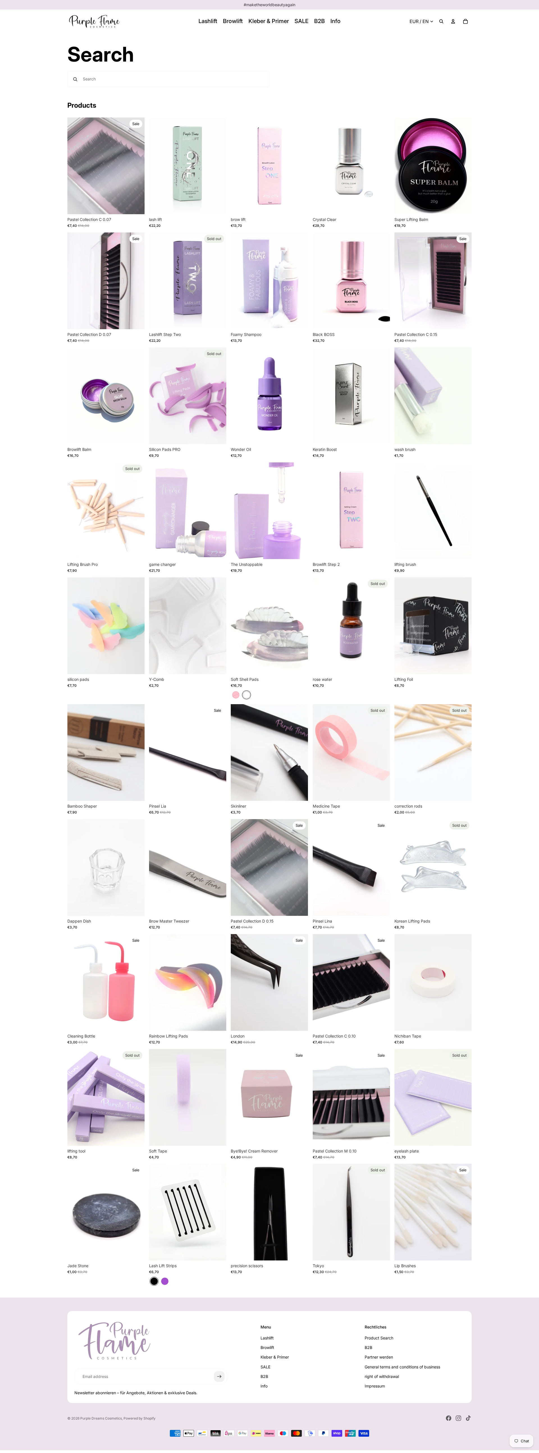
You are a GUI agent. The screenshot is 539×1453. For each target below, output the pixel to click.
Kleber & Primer (275, 1357)
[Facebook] (448, 1418)
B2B (264, 1376)
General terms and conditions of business (402, 1366)
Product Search (379, 1338)
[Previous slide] (75, 396)
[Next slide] (136, 396)
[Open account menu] (453, 21)
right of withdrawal (382, 1376)
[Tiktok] (468, 1418)
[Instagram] (458, 1418)
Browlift (267, 1347)
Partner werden (379, 1357)
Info (264, 1386)
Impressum (375, 1386)
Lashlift (267, 1338)
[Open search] (441, 21)
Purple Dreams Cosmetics (101, 1418)
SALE (265, 1366)
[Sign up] (219, 1376)
